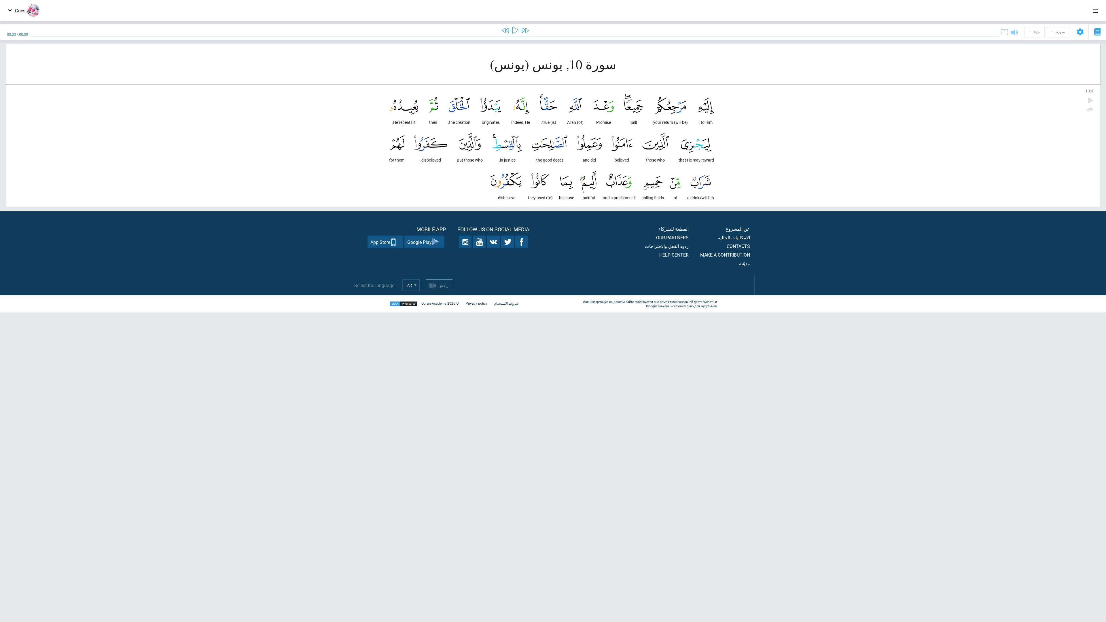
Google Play (419, 242)
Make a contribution (725, 255)
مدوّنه (744, 263)
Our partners (672, 237)
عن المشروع (738, 229)
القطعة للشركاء (673, 229)
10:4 (1089, 91)
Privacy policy (476, 303)
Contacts (738, 246)
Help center (674, 255)
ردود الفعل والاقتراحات (667, 246)
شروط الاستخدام (506, 303)
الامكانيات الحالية (734, 237)
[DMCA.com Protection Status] (403, 304)
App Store (380, 242)
